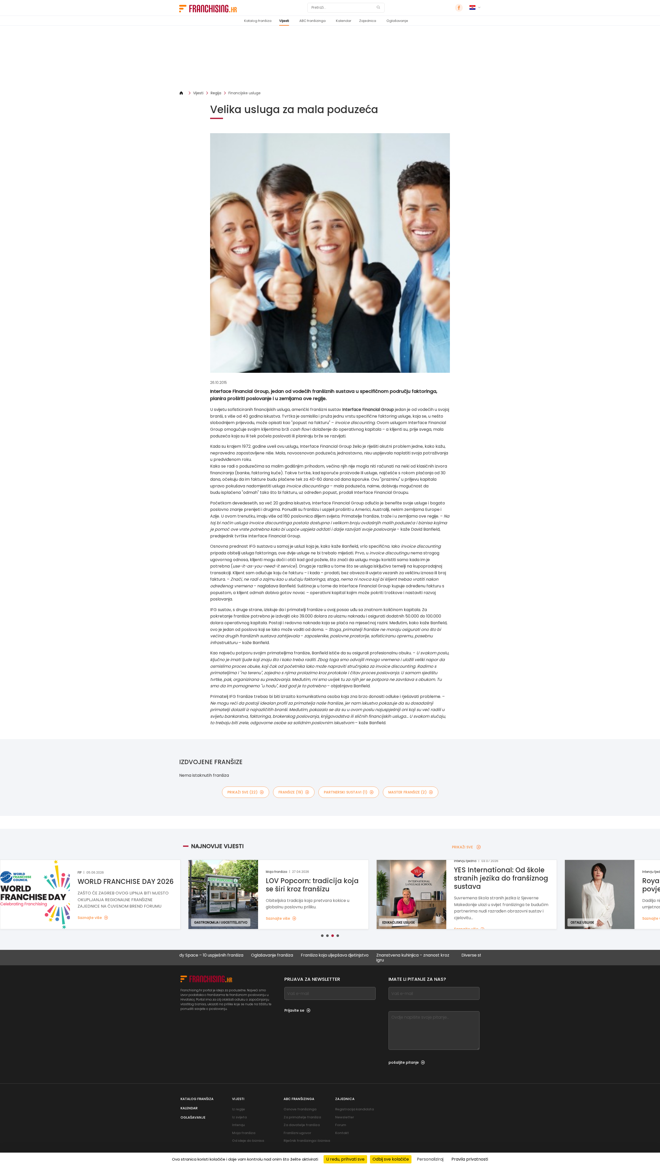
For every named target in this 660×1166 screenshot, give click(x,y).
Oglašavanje (397, 20)
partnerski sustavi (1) (345, 792)
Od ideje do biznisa (248, 1140)
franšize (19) (290, 792)
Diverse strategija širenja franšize (448, 955)
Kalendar (343, 20)
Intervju (238, 1124)
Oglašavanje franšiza (226, 955)
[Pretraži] (378, 8)
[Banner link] (330, 58)
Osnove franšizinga (300, 1109)
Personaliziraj (430, 1159)
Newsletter (344, 1117)
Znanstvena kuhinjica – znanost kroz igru (366, 957)
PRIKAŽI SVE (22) (242, 792)
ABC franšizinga (312, 20)
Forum (340, 1124)
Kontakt (342, 1132)
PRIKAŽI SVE (462, 847)
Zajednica (367, 20)
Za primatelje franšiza (302, 1117)
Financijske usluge (244, 93)
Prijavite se (294, 1010)
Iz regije (238, 1109)
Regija (216, 93)
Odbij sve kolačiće (391, 1159)
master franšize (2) (407, 792)
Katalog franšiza (257, 20)
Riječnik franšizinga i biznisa (307, 1140)
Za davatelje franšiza (302, 1124)
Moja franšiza (243, 1132)
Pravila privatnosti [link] (469, 1159)
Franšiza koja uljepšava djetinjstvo (288, 955)
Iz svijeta (239, 1117)
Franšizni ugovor (297, 1132)
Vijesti (284, 20)
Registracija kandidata (354, 1109)
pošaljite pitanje (404, 1062)
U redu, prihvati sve (345, 1159)
